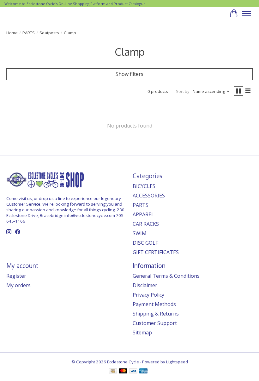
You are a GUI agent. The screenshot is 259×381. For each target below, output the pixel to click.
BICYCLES (144, 186)
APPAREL (143, 214)
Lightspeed (177, 362)
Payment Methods (154, 304)
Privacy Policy (148, 294)
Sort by (183, 91)
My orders (18, 285)
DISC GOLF (145, 242)
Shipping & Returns (156, 313)
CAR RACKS (146, 223)
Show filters (129, 74)
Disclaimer (145, 285)
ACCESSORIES (149, 195)
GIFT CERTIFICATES (156, 252)
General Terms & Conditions (166, 275)
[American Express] (143, 371)
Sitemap (142, 332)
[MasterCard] (123, 371)
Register (16, 275)
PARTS (28, 33)
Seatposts (49, 33)
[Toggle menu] (246, 13)
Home (12, 33)
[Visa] (133, 371)
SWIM (140, 233)
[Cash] (113, 371)
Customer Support (155, 323)
